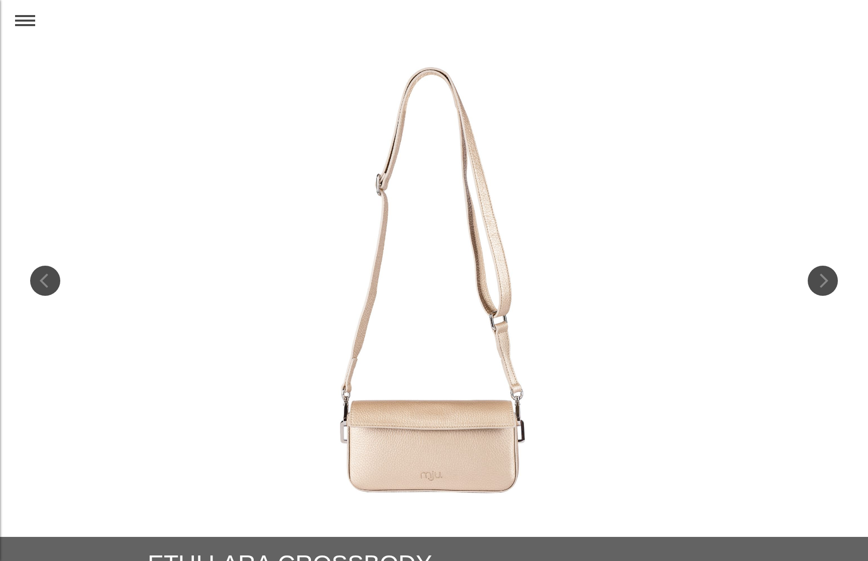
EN (842, 26)
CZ (819, 26)
